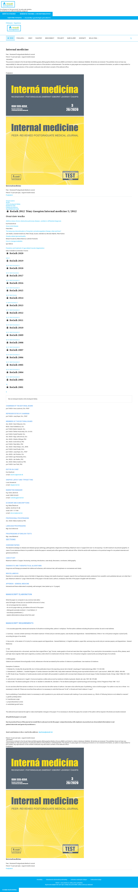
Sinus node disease (12, 226)
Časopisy (38, 38)
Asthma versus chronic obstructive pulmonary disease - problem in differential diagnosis (33, 221)
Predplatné (9, 195)
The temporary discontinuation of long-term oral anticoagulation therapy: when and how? (33, 231)
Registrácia (17, 23)
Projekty (60, 38)
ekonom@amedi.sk (16, 513)
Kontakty (82, 38)
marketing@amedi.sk (17, 498)
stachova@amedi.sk (16, 474)
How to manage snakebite (14, 241)
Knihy (30, 38)
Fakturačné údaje (96, 879)
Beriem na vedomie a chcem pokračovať (35, 14)
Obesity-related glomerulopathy (16, 236)
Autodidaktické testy (12, 209)
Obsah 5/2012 (10, 201)
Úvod (11, 38)
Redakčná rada (10, 206)
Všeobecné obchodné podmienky (56, 879)
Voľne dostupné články (13, 204)
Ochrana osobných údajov (79, 879)
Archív (8, 202)
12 (7, 265)
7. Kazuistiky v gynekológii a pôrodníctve (37, 18)
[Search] (131, 38)
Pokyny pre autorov (12, 207)
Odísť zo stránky (9, 14)
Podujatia (20, 38)
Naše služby (71, 38)
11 (9, 265)
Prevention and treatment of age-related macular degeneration (25, 248)
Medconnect (49, 38)
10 (10, 265)
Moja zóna (93, 38)
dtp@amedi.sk (15, 485)
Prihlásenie (9, 23)
